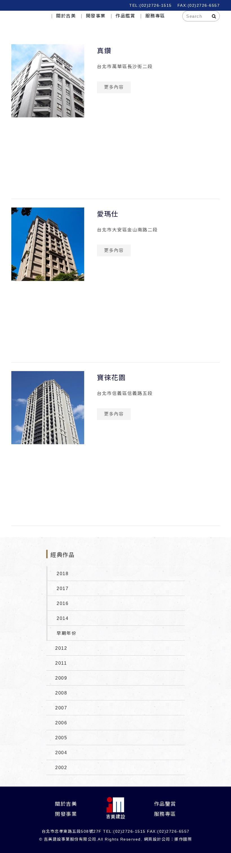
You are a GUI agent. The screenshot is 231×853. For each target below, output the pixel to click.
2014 (62, 618)
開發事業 (96, 16)
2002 (61, 767)
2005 (61, 737)
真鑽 (104, 51)
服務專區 (155, 16)
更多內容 (114, 87)
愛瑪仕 (108, 214)
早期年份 (66, 633)
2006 (61, 722)
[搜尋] (214, 16)
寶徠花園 (111, 377)
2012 (61, 648)
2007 (61, 707)
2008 (61, 693)
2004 (61, 752)
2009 (61, 678)
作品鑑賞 (125, 16)
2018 (62, 573)
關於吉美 (66, 16)
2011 (61, 663)
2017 (62, 588)
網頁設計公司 (157, 839)
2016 (62, 603)
